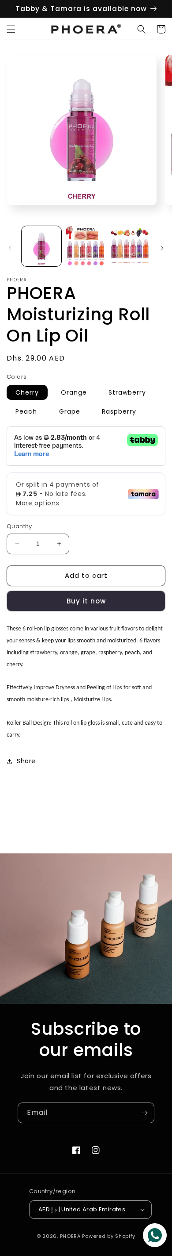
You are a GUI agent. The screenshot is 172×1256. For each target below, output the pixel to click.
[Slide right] (162, 248)
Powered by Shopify (108, 1236)
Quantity (19, 526)
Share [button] (26, 761)
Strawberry (127, 392)
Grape (69, 411)
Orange (74, 392)
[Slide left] (9, 248)
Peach (26, 411)
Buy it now (86, 601)
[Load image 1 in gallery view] (41, 246)
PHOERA (70, 1236)
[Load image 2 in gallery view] (85, 246)
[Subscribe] (144, 1112)
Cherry (27, 392)
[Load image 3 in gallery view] (130, 246)
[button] (11, 29)
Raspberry (119, 411)
